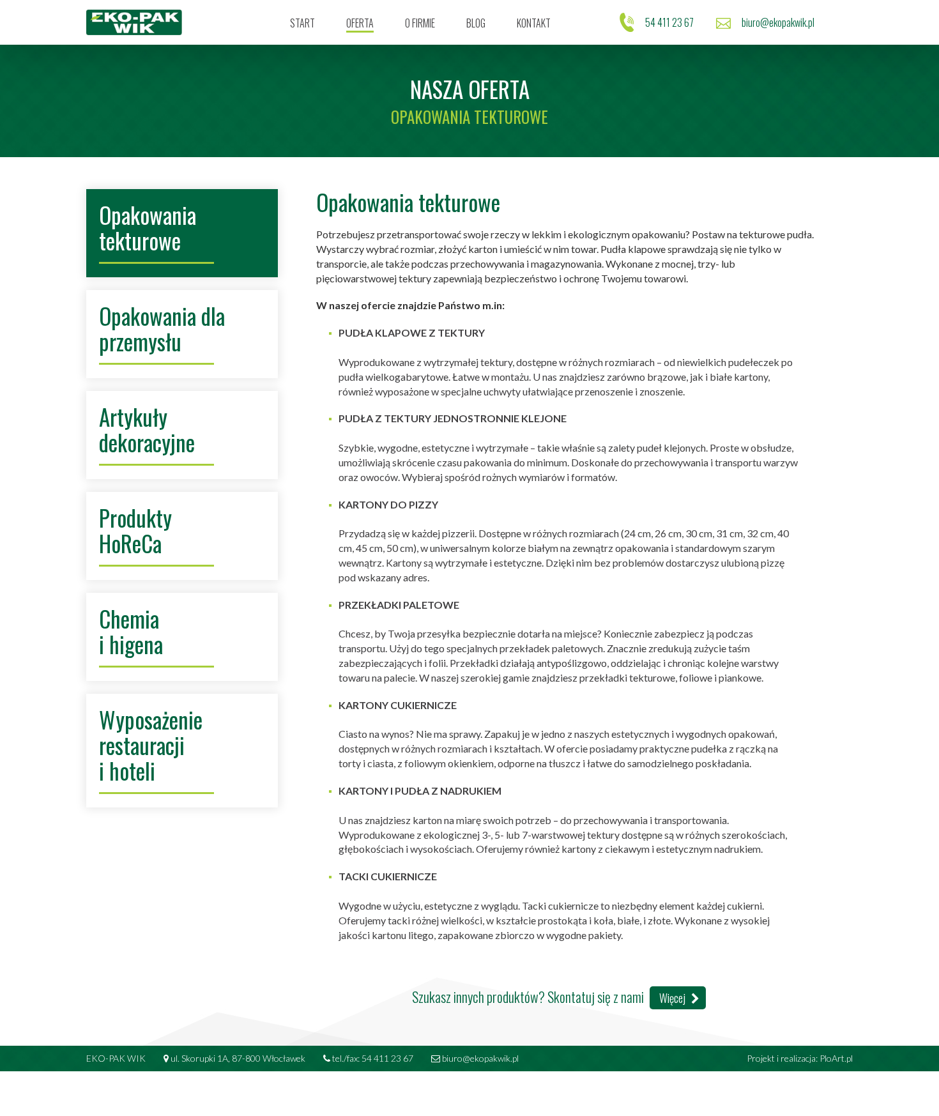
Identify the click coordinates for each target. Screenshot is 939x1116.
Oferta (360, 23)
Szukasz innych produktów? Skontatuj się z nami (550, 996)
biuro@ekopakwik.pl (778, 22)
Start (302, 23)
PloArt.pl (836, 1058)
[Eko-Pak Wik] (134, 22)
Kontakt (534, 23)
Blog (475, 23)
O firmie (420, 23)
